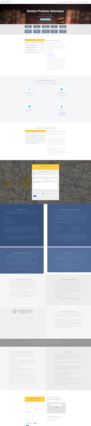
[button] (56, 407)
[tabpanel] (56, 55)
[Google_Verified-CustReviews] (22, 318)
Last (35, 404)
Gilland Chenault (50, 53)
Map (61, 97)
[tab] (35, 40)
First (26, 404)
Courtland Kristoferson (62, 113)
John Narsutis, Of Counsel (51, 55)
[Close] (62, 405)
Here (32, 111)
